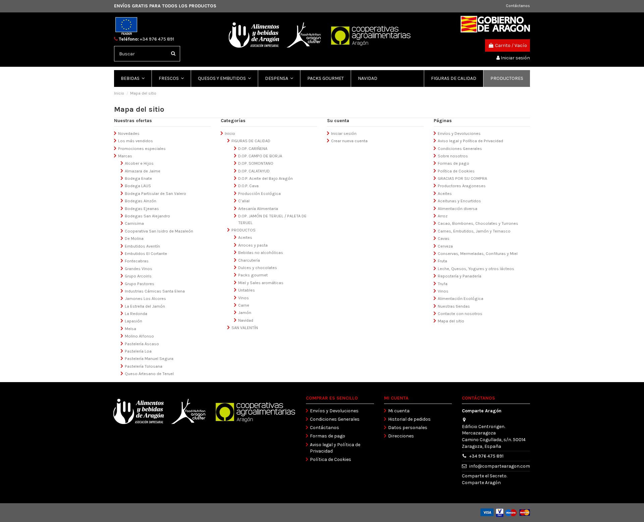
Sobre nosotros (453, 155)
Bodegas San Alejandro (147, 215)
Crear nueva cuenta (349, 140)
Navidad (245, 320)
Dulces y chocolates (257, 267)
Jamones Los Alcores (145, 298)
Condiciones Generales (460, 148)
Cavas (443, 238)
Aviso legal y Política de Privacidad (470, 140)
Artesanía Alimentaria (258, 208)
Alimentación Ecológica (460, 298)
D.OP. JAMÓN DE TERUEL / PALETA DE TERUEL (272, 219)
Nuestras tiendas (454, 306)
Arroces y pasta (253, 245)
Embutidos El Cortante (146, 253)
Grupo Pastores (139, 283)
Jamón (244, 312)
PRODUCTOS (243, 229)
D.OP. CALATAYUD (254, 170)
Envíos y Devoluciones (459, 133)
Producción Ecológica (259, 193)
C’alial (244, 200)
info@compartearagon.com (499, 466)
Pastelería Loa (138, 351)
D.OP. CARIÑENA (252, 148)
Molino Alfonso (139, 335)
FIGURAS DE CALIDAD (250, 140)
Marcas (125, 155)
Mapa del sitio (451, 320)
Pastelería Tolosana (143, 366)
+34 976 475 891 (157, 39)
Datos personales (407, 427)
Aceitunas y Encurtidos (459, 200)
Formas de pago (453, 163)
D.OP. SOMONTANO (255, 163)
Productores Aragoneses (462, 185)
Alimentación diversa (457, 208)
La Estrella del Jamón (145, 306)
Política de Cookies (456, 170)
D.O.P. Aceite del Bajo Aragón (265, 178)
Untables (246, 290)
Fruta (442, 260)
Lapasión (133, 320)
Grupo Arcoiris (138, 275)
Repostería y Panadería (459, 275)
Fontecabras (137, 260)
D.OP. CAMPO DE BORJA (260, 155)
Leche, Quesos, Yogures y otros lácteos (476, 268)
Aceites (245, 237)
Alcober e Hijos (139, 163)
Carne (243, 305)
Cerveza (445, 246)
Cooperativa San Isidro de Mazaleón (159, 230)
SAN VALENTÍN (244, 327)
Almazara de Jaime (142, 170)
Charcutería (249, 260)
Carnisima (134, 223)
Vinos (243, 297)
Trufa (442, 283)
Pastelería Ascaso (142, 343)
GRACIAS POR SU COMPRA (462, 178)
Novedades (129, 133)
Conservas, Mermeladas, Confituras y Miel (478, 253)
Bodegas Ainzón (140, 200)
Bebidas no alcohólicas (260, 252)
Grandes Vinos (138, 268)
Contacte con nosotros (460, 313)
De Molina (134, 238)
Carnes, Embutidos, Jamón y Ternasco (474, 230)
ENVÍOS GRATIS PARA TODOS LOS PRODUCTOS (165, 6)
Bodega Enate (138, 178)
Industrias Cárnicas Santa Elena (155, 291)
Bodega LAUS (138, 185)
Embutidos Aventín (142, 246)
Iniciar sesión (344, 133)
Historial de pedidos (409, 419)
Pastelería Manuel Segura (149, 358)
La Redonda (136, 313)
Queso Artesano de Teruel (149, 373)
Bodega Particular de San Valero (155, 193)
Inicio (230, 133)
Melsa (130, 328)
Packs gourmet (253, 274)
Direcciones (401, 436)
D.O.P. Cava (248, 185)
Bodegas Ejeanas (142, 208)
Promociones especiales (142, 148)
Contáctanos (518, 5)
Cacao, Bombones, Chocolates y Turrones (478, 223)
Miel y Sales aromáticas (260, 282)
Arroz (442, 215)
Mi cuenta (399, 411)
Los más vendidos (135, 140)
